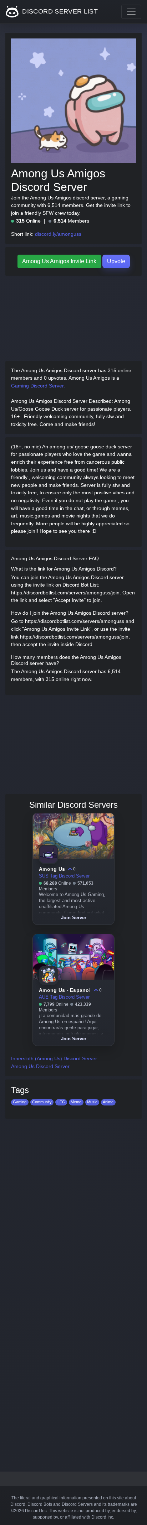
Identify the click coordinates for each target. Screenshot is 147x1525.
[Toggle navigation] (131, 12)
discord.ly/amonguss (58, 234)
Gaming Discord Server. (38, 386)
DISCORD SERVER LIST (59, 11)
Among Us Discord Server (40, 1066)
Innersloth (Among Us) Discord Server (54, 1058)
